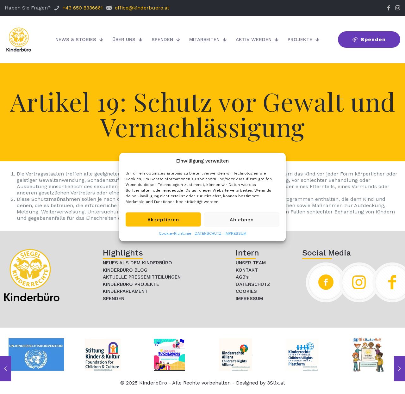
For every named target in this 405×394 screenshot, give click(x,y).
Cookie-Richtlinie (175, 233)
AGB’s (242, 277)
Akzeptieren (163, 219)
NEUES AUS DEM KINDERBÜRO (137, 263)
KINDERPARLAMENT (125, 291)
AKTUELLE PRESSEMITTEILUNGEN (142, 277)
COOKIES (246, 291)
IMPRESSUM (235, 233)
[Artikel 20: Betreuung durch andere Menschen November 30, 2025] (399, 368)
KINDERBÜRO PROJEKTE (131, 284)
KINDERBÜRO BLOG (125, 270)
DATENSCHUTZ (208, 233)
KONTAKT (247, 270)
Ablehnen (242, 219)
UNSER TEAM (251, 263)
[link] (31, 275)
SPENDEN (113, 298)
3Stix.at (276, 383)
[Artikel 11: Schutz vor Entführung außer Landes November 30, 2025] (5, 368)
